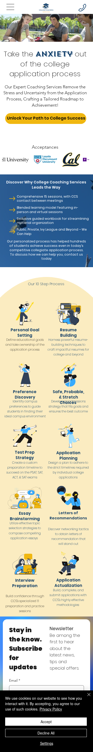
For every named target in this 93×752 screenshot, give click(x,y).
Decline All (46, 733)
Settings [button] (46, 743)
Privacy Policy (51, 709)
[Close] (86, 697)
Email (14, 680)
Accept (46, 721)
